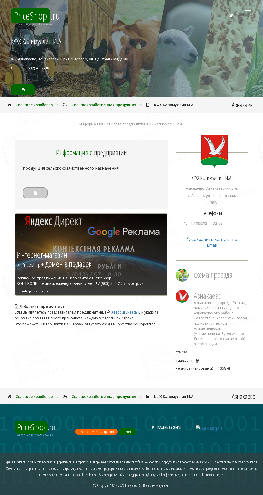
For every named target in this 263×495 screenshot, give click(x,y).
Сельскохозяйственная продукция (104, 104)
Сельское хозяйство (34, 104)
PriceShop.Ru (133, 485)
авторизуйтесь (124, 312)
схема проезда (213, 274)
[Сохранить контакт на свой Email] (23, 89)
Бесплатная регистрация (96, 432)
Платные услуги (169, 427)
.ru (37, 16)
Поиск (127, 432)
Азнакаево (207, 295)
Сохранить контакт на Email (213, 242)
